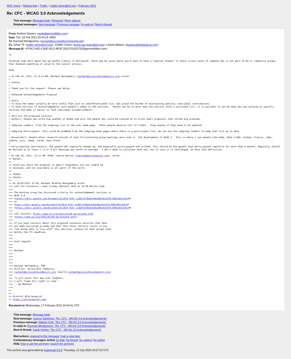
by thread (72, 340)
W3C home (13, 5)
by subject (86, 340)
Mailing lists (30, 5)
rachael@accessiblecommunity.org (62, 41)
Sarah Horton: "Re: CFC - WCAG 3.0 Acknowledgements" (67, 329)
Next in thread (103, 24)
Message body (41, 20)
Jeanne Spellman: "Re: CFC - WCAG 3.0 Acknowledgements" (70, 318)
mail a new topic (70, 336)
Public (44, 5)
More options (72, 20)
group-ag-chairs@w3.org (89, 44)
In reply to (87, 24)
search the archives (62, 343)
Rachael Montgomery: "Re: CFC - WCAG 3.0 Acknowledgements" (66, 326)
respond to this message (44, 336)
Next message (47, 24)
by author (99, 340)
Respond (57, 20)
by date (60, 340)
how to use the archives (35, 343)
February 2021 (87, 5)
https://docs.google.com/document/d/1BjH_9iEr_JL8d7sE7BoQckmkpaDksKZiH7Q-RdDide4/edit (72, 198)
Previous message (68, 24)
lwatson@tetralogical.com (141, 44)
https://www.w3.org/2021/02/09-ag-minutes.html (63, 214)
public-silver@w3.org (63, 5)
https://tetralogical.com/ (29, 299)
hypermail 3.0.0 (53, 350)
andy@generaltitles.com (52, 33)
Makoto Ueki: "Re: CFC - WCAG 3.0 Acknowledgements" (73, 322)
